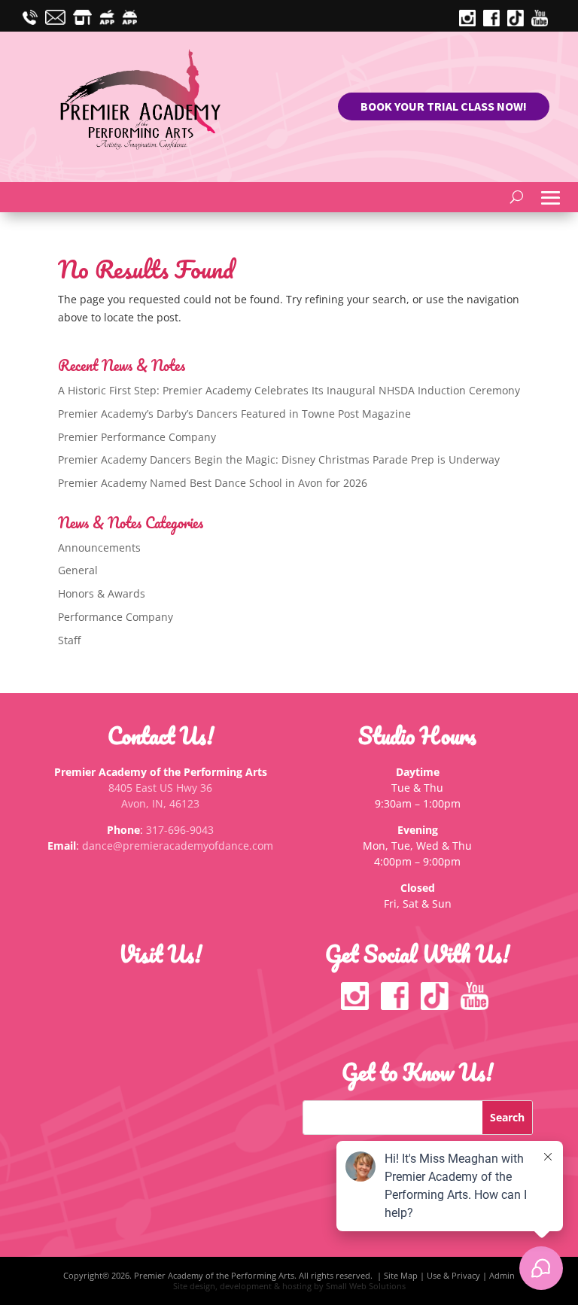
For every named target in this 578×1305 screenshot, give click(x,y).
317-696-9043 (180, 830)
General (78, 570)
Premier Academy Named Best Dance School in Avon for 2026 (212, 483)
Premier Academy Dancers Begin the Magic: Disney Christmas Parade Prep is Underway (279, 459)
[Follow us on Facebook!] (495, 22)
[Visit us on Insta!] (471, 22)
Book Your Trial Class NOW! (443, 106)
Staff (69, 640)
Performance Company (115, 617)
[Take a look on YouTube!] (543, 22)
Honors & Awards (101, 593)
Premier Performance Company (137, 437)
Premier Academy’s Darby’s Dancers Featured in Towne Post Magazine (234, 413)
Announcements (99, 547)
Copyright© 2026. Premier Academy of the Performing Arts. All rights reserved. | (223, 1275)
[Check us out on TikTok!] (519, 22)
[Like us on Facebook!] (398, 1006)
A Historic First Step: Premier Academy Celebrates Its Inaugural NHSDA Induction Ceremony (289, 390)
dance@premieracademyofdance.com (177, 845)
